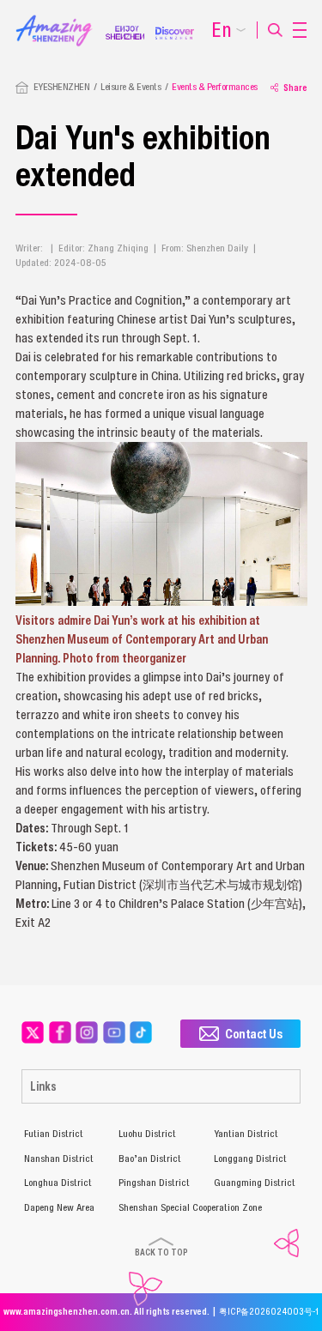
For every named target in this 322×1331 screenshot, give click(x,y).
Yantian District (246, 1133)
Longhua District (58, 1182)
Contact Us (253, 1033)
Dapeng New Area (59, 1207)
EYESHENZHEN (61, 87)
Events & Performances (215, 87)
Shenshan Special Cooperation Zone (190, 1207)
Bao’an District (149, 1158)
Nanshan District (59, 1158)
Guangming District (254, 1182)
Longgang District (250, 1158)
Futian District (53, 1133)
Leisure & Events (130, 87)
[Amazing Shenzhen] (60, 19)
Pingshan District (154, 1182)
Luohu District (147, 1133)
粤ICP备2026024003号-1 (269, 1311)
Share (295, 87)
